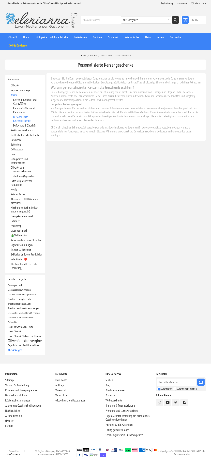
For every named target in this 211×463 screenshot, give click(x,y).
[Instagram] (159, 402)
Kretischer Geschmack (22, 130)
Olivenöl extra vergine (25, 340)
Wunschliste (61, 395)
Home (83, 55)
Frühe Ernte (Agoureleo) (23, 176)
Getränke (15, 221)
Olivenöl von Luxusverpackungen (21, 169)
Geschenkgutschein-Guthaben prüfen (124, 435)
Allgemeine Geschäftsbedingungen (23, 405)
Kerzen (14, 95)
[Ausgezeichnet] (19, 230)
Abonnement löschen (187, 388)
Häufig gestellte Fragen (117, 430)
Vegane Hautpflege (20, 90)
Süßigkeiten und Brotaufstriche (19, 161)
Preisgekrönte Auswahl (22, 216)
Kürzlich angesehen (115, 390)
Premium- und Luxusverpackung (122, 411)
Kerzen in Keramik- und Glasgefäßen (25, 101)
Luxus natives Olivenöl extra (20, 326)
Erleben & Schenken (21, 250)
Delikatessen (17, 149)
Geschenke (16, 140)
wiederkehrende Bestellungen (70, 400)
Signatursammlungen (22, 245)
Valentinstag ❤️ (19, 259)
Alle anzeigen (15, 350)
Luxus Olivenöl (14, 331)
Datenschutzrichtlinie (16, 395)
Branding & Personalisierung (120, 405)
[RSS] (184, 402)
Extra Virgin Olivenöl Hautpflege (21, 183)
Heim (13, 154)
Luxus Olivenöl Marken (18, 336)
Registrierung (167, 3)
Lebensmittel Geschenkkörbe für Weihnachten (20, 320)
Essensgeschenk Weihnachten (19, 289)
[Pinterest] (176, 402)
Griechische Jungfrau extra (19, 299)
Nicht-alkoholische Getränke (25, 135)
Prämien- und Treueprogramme (21, 390)
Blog (108, 385)
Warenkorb (60, 390)
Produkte (110, 395)
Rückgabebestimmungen (17, 400)
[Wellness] (16, 226)
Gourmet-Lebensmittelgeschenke (22, 294)
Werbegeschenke (114, 400)
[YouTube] (167, 402)
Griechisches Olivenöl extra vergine (24, 308)
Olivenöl (15, 85)
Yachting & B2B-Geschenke (119, 425)
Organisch (12, 345)
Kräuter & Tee (18, 194)
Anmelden (182, 3)
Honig (14, 189)
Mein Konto (61, 380)
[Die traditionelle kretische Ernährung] (24, 266)
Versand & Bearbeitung (17, 385)
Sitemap (9, 380)
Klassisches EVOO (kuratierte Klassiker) (25, 201)
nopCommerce (13, 454)
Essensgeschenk (15, 285)
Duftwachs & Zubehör (24, 125)
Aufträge (59, 385)
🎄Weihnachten (19, 235)
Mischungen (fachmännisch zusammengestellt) (24, 209)
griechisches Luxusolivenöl (20, 303)
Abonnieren (166, 388)
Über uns (9, 421)
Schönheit (16, 144)
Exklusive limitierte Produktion (26, 254)
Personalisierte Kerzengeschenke (21, 119)
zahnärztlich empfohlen (29, 345)
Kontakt (9, 426)
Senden (201, 382)
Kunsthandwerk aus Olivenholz (26, 240)
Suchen (175, 20)
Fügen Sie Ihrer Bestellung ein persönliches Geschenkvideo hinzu (128, 417)
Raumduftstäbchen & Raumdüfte (24, 110)
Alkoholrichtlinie (13, 416)
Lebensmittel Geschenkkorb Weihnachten (24, 312)
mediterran (36, 336)
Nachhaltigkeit (12, 411)
